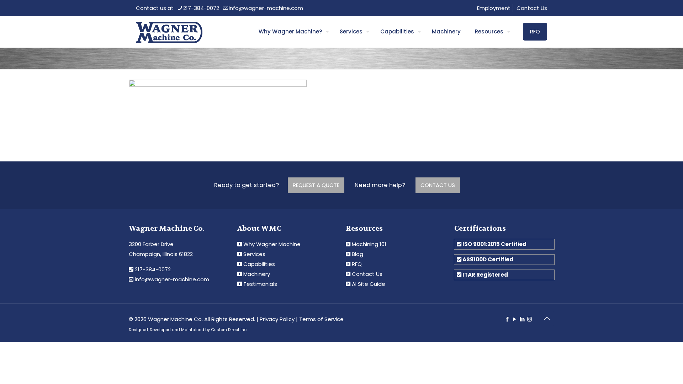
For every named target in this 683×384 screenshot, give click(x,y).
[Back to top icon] (546, 318)
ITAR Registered (485, 274)
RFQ (535, 31)
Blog (357, 254)
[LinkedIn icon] (522, 319)
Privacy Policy (277, 319)
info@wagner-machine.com (266, 8)
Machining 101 (369, 244)
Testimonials (260, 284)
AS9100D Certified (487, 259)
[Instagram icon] (529, 319)
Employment (493, 8)
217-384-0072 (201, 8)
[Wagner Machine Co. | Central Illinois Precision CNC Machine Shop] (169, 31)
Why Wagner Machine (272, 244)
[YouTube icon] (514, 319)
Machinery (256, 274)
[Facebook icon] (507, 319)
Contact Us (532, 8)
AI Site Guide (368, 284)
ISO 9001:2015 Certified (494, 244)
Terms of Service (321, 319)
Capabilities (259, 264)
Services (254, 254)
